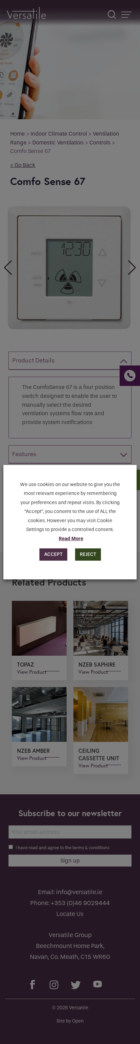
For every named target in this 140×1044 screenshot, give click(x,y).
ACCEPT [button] (53, 554)
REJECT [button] (88, 554)
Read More (71, 539)
